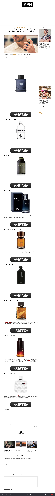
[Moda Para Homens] (27, 4)
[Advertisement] (27, 19)
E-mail (5, 464)
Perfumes (24, 27)
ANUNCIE (32, 11)
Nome (5, 460)
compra (6, 424)
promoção (15, 424)
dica (8, 424)
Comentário (6, 475)
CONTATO (37, 11)
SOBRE (17, 11)
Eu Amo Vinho (41, 111)
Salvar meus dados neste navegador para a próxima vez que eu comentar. (15, 474)
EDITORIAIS (22, 11)
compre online (19, 27)
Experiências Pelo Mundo (43, 110)
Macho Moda (41, 113)
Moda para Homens (8, 426)
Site (4, 468)
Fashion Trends (41, 109)
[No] (53, 494)
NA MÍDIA (27, 11)
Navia (40, 112)
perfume (11, 424)
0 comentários (36, 426)
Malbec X (29, 360)
